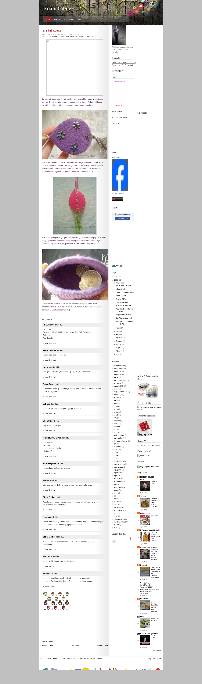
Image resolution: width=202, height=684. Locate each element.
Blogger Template (79, 659)
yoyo (115, 528)
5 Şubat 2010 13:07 (49, 586)
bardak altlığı (118, 386)
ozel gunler (118, 481)
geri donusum (119, 435)
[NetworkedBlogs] (122, 214)
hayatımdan (118, 438)
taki (115, 505)
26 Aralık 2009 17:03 (49, 529)
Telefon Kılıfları (121, 299)
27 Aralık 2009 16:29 (49, 566)
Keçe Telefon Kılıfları (123, 315)
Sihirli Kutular (54, 30)
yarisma (117, 525)
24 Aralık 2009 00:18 (49, 473)
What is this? (120, 105)
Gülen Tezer (48, 384)
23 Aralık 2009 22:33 (49, 456)
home (48, 19)
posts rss (57, 19)
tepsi (115, 513)
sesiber (46, 480)
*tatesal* (143, 496)
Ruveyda (47, 573)
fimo (115, 429)
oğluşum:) (117, 470)
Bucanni (47, 421)
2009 (116, 280)
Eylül (118, 335)
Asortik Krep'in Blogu (148, 547)
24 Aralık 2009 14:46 (49, 510)
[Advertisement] (148, 66)
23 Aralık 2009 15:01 (49, 397)
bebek (116, 389)
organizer (117, 473)
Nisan (118, 351)
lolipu (142, 617)
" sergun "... (145, 583)
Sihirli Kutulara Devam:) (125, 292)
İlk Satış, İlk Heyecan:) (124, 306)
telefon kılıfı (118, 510)
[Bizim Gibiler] (120, 191)
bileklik (116, 398)
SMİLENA (47, 556)
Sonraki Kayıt (47, 646)
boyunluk (117, 400)
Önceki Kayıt (102, 646)
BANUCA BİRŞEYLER (149, 634)
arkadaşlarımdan (120, 380)
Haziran (119, 344)
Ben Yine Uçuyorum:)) (124, 318)
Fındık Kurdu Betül (52, 438)
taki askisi (117, 507)
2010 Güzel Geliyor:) (123, 286)
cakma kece (118, 406)
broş (115, 403)
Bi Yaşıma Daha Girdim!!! (150, 530)
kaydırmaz (117, 447)
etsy (115, 418)
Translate (130, 65)
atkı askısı (117, 383)
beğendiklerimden (120, 392)
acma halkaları (119, 366)
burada (58, 102)
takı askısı (117, 502)
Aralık (118, 283)
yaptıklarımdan (86, 37)
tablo (115, 496)
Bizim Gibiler (58, 8)
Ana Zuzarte (48, 325)
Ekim (118, 331)
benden (55, 37)
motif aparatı (118, 467)
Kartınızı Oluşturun (118, 193)
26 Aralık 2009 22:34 (49, 549)
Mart (117, 354)
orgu (115, 476)
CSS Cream (156, 659)
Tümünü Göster (156, 650)
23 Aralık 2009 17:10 (49, 414)
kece (62, 37)
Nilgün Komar (49, 350)
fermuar (117, 424)
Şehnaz (46, 404)
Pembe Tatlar (145, 513)
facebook (117, 421)
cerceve (117, 412)
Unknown (47, 367)
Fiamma (90, 99)
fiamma (46, 517)
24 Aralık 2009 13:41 (49, 490)
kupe (115, 458)
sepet (116, 493)
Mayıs (118, 348)
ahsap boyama (119, 369)
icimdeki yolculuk (51, 463)
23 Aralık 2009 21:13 (49, 430)
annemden (118, 374)
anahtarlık (117, 372)
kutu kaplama (71, 37)
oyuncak (117, 479)
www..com (120, 81)
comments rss (69, 19)
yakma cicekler (119, 519)
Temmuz (119, 341)
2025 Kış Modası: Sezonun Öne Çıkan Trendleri (155, 536)
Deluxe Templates (96, 659)
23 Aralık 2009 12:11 (49, 360)
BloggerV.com (149, 445)
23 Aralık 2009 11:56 (49, 343)
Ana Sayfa (75, 646)
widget (114, 208)
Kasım (118, 328)
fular (115, 432)
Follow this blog (123, 218)
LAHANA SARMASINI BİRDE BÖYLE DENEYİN (155, 502)
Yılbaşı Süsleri (121, 289)
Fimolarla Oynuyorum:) (124, 302)
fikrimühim (117, 427)
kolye (116, 453)
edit (79, 19)
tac (115, 499)
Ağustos (119, 338)
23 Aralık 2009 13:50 (49, 377)
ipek (115, 444)
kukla (116, 455)
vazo (115, 516)
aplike (116, 377)
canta (116, 409)
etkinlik (116, 415)
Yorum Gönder (47, 642)
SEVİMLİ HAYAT (146, 599)
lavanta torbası (119, 464)
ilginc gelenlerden (120, 441)
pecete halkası (119, 487)
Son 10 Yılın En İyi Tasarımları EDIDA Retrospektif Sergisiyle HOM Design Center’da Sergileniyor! (149, 589)
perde (116, 490)
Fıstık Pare (154, 515)
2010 (116, 277)
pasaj (116, 484)
